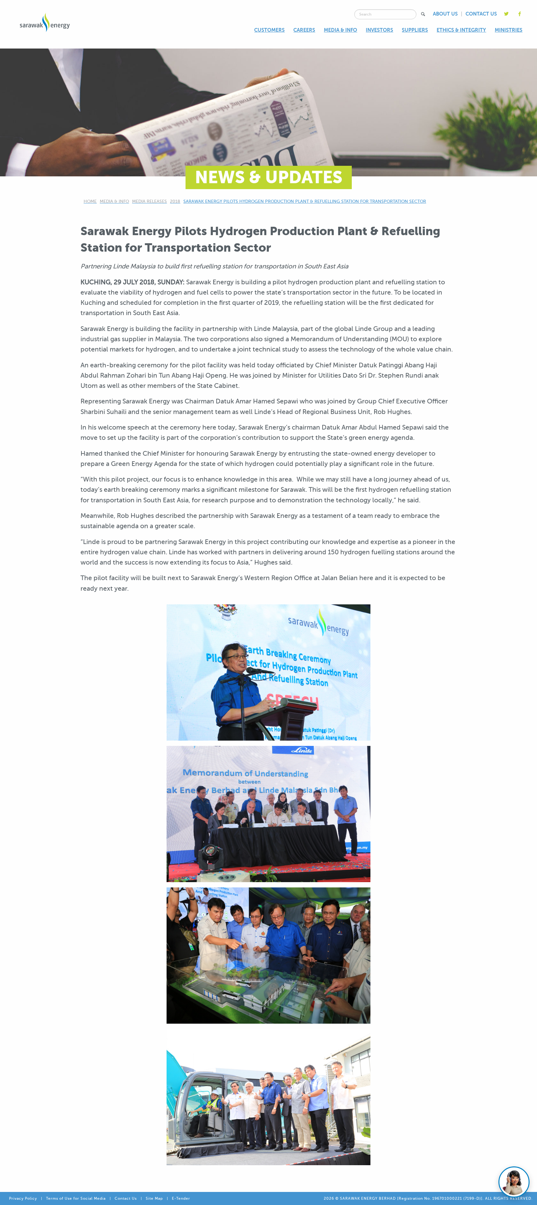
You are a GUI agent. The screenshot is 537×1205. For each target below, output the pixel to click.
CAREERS (304, 30)
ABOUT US (445, 14)
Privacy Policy (23, 1198)
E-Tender (181, 1198)
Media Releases (149, 201)
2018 (175, 201)
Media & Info (114, 201)
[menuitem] (269, 30)
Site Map (154, 1198)
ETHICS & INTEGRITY (461, 30)
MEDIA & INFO (340, 30)
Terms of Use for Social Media (76, 1198)
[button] (423, 14)
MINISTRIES (508, 30)
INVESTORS (379, 30)
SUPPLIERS (415, 30)
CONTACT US (481, 14)
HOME (90, 201)
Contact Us (126, 1198)
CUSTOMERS (269, 30)
